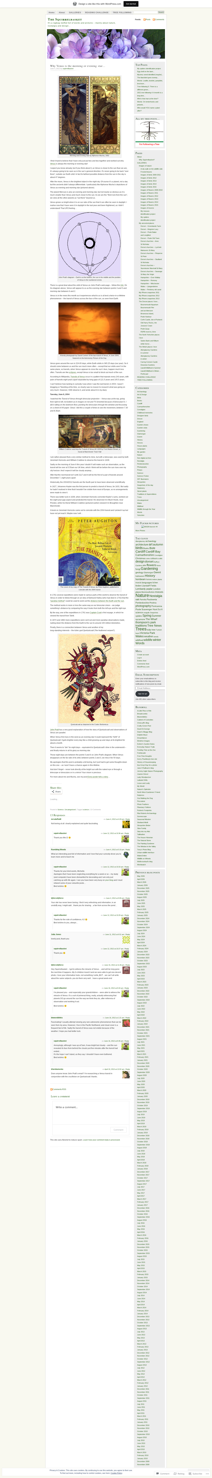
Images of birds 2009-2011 (151, 175)
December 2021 (143, 1027)
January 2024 (142, 952)
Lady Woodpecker (144, 777)
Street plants (142, 491)
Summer (156, 615)
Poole (138, 609)
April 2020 (141, 1087)
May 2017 (141, 1193)
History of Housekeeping (146, 762)
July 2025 (140, 900)
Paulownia (152, 599)
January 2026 (142, 885)
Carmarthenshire (143, 407)
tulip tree (151, 629)
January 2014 (142, 1314)
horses (149, 579)
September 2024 (143, 927)
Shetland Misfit (142, 822)
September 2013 (143, 1326)
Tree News (154, 625)
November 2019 (143, 1102)
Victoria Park (147, 632)
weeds (155, 637)
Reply (128, 819)
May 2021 (141, 1048)
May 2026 (141, 876)
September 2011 (143, 1398)
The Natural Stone (144, 840)
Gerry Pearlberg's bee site (147, 759)
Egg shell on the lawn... (145, 71)
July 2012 (140, 1368)
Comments (159, 19)
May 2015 (141, 1265)
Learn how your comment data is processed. (101, 1140)
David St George (143, 729)
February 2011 (142, 1419)
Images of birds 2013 (148, 181)
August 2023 (142, 967)
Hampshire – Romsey (149, 280)
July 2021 (140, 1042)
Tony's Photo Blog (144, 850)
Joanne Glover (142, 774)
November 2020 (143, 1066)
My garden (141, 452)
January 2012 (142, 1386)
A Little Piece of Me (144, 711)
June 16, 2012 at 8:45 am (113, 1041)
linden (138, 586)
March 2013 (141, 1344)
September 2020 (143, 1072)
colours (154, 558)
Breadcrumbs (142, 714)
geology (139, 572)
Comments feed (143, 664)
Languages (141, 449)
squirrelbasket (68, 68)
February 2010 (142, 1455)
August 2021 (142, 1039)
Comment (118, 1129)
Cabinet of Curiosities (145, 720)
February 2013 (142, 1347)
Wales (139, 503)
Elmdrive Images (143, 741)
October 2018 (142, 1142)
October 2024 (142, 924)
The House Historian (145, 837)
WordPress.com (143, 667)
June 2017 (141, 1190)
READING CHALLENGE (97, 12)
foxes (159, 565)
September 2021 (143, 1036)
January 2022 (142, 1024)
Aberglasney (140, 541)
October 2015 (142, 1250)
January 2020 (142, 1096)
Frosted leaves (146, 172)
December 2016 (143, 1208)
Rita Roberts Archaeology (146, 813)
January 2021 (142, 1060)
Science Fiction (143, 476)
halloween (139, 576)
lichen (155, 582)
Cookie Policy (116, 1473)
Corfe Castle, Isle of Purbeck (151, 320)
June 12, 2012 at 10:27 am (113, 949)
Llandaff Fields (149, 585)
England (140, 422)
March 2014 (141, 1307)
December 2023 (143, 955)
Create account (143, 655)
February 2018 (142, 1166)
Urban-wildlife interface (145, 852)
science (86, 809)
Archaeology (142, 392)
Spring (146, 615)
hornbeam (140, 579)
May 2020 (141, 1084)
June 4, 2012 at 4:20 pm (115, 819)
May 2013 (141, 1338)
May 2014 (141, 1301)
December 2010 (143, 1425)
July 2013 (140, 1332)
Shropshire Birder (143, 825)
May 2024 (141, 939)
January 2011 (142, 1422)
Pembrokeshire (143, 464)
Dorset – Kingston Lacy (149, 229)
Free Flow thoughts (144, 756)
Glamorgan (141, 434)
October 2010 (142, 1431)
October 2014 (142, 1286)
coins (148, 558)
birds (139, 548)
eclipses (72, 372)
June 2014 (141, 1298)
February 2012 (142, 1383)
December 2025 (143, 888)
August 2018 (142, 1148)
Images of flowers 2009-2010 (151, 190)
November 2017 (143, 1175)
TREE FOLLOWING (122, 12)
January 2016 (142, 1241)
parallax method (57, 601)
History (140, 440)
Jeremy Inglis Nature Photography (150, 771)
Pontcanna (156, 606)
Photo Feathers (143, 804)
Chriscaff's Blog (143, 723)
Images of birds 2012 (148, 178)
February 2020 (142, 1093)
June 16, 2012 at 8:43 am (113, 988)
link (122, 285)
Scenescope (142, 816)
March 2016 (141, 1235)
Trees (139, 497)
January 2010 (142, 1458)
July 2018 (140, 1151)
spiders (138, 616)
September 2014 (143, 1289)
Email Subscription (147, 674)
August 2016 (142, 1220)
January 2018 (142, 1169)
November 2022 (143, 994)
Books (139, 401)
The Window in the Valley (146, 846)
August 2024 (142, 930)
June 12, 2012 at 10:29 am (113, 915)
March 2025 (141, 909)
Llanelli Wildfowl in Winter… (151, 371)
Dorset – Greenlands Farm (151, 226)
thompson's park (145, 622)
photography (143, 605)
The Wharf (151, 619)
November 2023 (143, 958)
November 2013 (143, 1320)
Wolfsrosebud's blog (144, 861)
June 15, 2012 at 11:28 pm (114, 965)
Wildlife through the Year (146, 509)
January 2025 (142, 915)
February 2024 (142, 948)
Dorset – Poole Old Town (150, 238)
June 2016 (141, 1226)
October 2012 (142, 1359)
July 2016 (140, 1223)
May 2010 (141, 1446)
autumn (158, 544)
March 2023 (141, 982)
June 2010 (141, 1443)
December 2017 (143, 1172)
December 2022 (143, 991)
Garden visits (142, 428)
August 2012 (142, 1365)
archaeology (150, 541)
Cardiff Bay (153, 551)
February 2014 (142, 1311)
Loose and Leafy (143, 783)
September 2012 (143, 1362)
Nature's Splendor (144, 789)
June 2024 (141, 936)
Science (61, 809)
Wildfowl (140, 506)
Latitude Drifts (142, 780)
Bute (152, 548)
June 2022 (141, 1009)
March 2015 (141, 1271)
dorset (149, 561)
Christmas (140, 558)
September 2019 (143, 1108)
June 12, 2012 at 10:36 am (113, 833)
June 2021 (141, 1045)
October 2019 (142, 1105)
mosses (159, 592)
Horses (140, 443)
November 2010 (143, 1428)
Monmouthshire (148, 592)
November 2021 (143, 1030)
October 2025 (142, 894)
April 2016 (141, 1232)
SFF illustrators (143, 479)
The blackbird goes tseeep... (148, 77)
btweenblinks (57, 1018)
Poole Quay (145, 329)
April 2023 (141, 979)
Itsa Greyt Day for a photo (147, 765)
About (62, 12)
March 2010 (141, 1452)
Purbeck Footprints (144, 810)
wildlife (148, 639)
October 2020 (142, 1069)
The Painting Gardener (145, 843)
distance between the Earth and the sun (107, 601)
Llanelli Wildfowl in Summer (151, 368)
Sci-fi (160, 609)
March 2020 (141, 1090)
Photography (142, 467)
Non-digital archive (144, 458)
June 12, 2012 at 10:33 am (113, 867)
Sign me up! (142, 694)
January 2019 (142, 1133)
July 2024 (140, 933)
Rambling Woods (58, 849)
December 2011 (143, 1389)
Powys (139, 470)
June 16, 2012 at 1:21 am (114, 1018)
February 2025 (142, 912)
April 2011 (140, 1413)
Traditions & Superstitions (146, 494)
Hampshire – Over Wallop (150, 277)
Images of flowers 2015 (149, 205)
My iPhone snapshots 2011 (149, 292)
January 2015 (142, 1277)
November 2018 (143, 1139)
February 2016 (142, 1238)
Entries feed (141, 661)
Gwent (139, 437)
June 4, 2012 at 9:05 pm (115, 898)
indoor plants (157, 579)
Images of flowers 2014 (149, 202)
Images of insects (147, 208)
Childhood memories (145, 413)
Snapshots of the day (145, 485)
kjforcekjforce (57, 898)
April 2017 (141, 1196)
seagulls (146, 613)
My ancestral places (146, 223)
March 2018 (141, 1163)
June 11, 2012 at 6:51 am (114, 934)
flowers (151, 565)
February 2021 (142, 1057)
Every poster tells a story (97, 777)
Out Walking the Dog (145, 798)
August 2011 (142, 1401)
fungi (137, 569)
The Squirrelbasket (65, 19)
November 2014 (143, 1283)
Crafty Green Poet (144, 726)
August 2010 (142, 1437)
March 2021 (141, 1054)
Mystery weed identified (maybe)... (150, 75)
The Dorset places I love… (149, 301)
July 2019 (140, 1114)
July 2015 (140, 1259)
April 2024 (141, 942)
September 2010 (143, 1434)
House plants (142, 446)
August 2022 (142, 1003)
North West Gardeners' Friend (148, 792)
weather (148, 636)
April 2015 (141, 1268)
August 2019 (142, 1111)
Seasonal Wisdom (144, 819)
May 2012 (141, 1374)
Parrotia (143, 599)
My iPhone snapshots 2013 (149, 298)
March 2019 (141, 1126)
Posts (148, 19)
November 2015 (143, 1247)
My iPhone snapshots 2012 (149, 296)
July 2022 (140, 1006)
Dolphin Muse (142, 735)
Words (139, 512)
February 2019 (142, 1129)
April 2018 (141, 1160)
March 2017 (141, 1199)
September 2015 (143, 1253)
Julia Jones (56, 934)
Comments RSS (59, 1089)
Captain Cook (95, 613)
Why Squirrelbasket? (147, 160)
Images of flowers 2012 (149, 196)
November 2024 (143, 921)
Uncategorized (70, 809)
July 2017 (140, 1187)
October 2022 (142, 997)
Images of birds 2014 (148, 184)
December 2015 (143, 1244)
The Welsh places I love (148, 347)
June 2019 (141, 1118)
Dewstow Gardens (148, 365)
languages (147, 582)
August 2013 (142, 1329)
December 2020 (143, 1063)
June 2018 (141, 1154)
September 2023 (143, 963)
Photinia (152, 603)
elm (144, 565)
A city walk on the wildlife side (151, 169)
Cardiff (139, 403)
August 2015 (142, 1256)
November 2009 (143, 1464)
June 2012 (141, 1371)
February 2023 (142, 985)
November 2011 (143, 1392)
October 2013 (142, 1323)
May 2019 (141, 1120)
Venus (53, 164)
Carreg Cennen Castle (149, 362)
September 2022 (143, 1000)
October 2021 (142, 1033)
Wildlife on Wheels (144, 859)
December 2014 (143, 1280)
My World (140, 786)
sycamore (140, 619)
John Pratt (54, 730)
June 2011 (141, 1407)
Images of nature (145, 166)
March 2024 (141, 946)
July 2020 (140, 1078)
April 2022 (141, 1015)
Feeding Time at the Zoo (146, 750)
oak (137, 599)
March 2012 (141, 1380)
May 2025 (141, 906)
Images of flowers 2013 (149, 199)
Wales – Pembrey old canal (151, 289)
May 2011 (140, 1410)
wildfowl (139, 640)
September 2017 (143, 1181)
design (139, 561)
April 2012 (141, 1377)
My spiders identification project (149, 68)
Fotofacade (141, 753)
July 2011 (140, 1404)
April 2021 (141, 1051)
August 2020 (142, 1075)
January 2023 (142, 988)
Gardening (141, 431)
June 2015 (141, 1262)
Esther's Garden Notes (146, 744)
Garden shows (142, 425)
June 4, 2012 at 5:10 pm (115, 850)
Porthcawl (144, 374)
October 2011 (142, 1395)
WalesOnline (142, 856)
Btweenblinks (142, 717)
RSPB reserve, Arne (148, 332)
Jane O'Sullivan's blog (145, 768)
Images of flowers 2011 (149, 193)
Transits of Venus (77, 377)
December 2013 (143, 1316)
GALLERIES (75, 12)
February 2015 (142, 1274)
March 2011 (141, 1416)
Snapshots (154, 613)
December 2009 (143, 1461)
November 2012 (143, 1356)
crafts (160, 558)
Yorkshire (140, 515)
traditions (141, 625)
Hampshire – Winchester (150, 283)
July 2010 (140, 1440)
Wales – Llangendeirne (149, 286)
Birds (139, 398)
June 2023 (141, 973)
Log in (139, 658)
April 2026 (141, 879)
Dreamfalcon (142, 738)
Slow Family (141, 828)
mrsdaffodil (56, 819)
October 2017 (142, 1178)
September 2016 (143, 1217)
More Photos (140, 530)
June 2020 (141, 1081)
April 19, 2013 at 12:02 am (114, 1069)
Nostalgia (140, 461)
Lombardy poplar (144, 589)
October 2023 (142, 961)
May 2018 (141, 1157)
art (151, 544)
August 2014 (142, 1292)
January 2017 (142, 1205)
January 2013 (142, 1350)
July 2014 (140, 1295)
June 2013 (141, 1335)
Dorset (139, 419)
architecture (141, 544)
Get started (131, 4)
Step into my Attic (143, 831)
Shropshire (141, 482)
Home (52, 12)
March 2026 (141, 882)
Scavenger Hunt (149, 609)
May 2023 (141, 976)
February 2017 (142, 1202)
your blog (109, 880)
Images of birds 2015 (148, 187)
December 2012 (143, 1353)
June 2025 (141, 903)
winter (157, 639)
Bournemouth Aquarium (149, 305)
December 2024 (143, 918)
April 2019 (141, 1123)
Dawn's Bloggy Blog (144, 732)
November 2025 (143, 891)
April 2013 (141, 1341)
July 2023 (140, 970)
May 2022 (141, 1012)
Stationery (141, 488)
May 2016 (141, 1229)
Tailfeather (141, 834)
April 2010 (141, 1449)
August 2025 (142, 897)
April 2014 (141, 1305)
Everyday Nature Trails (146, 747)
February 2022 (142, 1021)
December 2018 (143, 1135)
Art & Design (142, 394)
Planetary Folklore (144, 807)
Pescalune (141, 801)
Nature (139, 455)
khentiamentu (57, 1069)
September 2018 (143, 1145)
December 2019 (143, 1099)
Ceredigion (141, 410)
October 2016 (142, 1214)
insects (138, 583)
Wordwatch (141, 865)
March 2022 (141, 1018)
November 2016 (143, 1211)
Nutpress (140, 795)
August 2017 (142, 1184)
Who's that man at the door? (147, 99)
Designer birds (142, 416)
